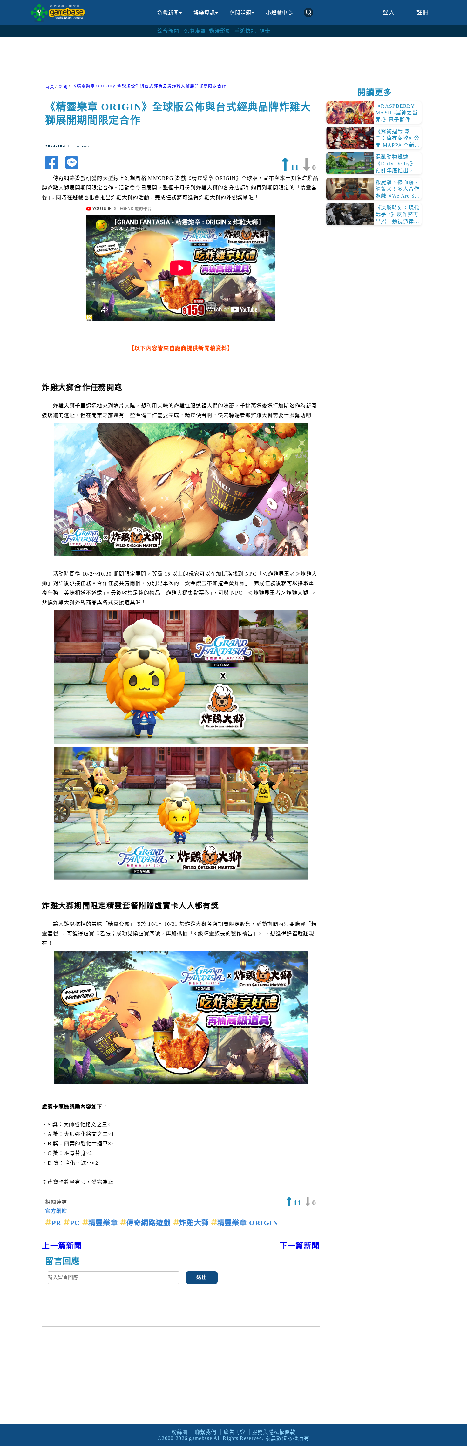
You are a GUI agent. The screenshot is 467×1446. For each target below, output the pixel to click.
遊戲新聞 (168, 13)
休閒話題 (240, 13)
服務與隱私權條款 (273, 1432)
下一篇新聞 (300, 1246)
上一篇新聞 (62, 1246)
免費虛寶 (195, 31)
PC (76, 1223)
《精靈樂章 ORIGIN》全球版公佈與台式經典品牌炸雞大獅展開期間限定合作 (149, 86)
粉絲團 (180, 1432)
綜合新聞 (168, 31)
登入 (388, 12)
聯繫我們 (205, 1432)
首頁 (49, 87)
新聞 (63, 87)
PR (57, 1223)
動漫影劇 (220, 31)
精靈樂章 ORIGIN (247, 1223)
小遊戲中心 (279, 12)
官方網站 (56, 1211)
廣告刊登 (234, 1432)
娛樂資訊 (204, 13)
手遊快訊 (245, 31)
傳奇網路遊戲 (149, 1223)
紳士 (265, 31)
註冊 (422, 12)
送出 (201, 1277)
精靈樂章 (104, 1223)
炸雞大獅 (195, 1223)
